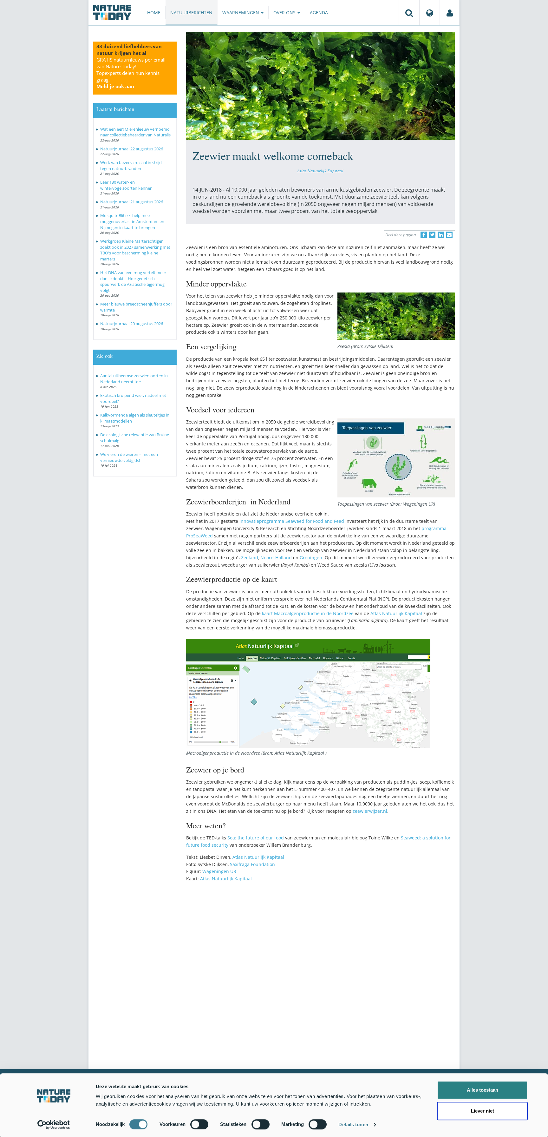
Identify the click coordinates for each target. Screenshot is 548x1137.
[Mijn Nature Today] (450, 12)
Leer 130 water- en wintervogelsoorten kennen (126, 185)
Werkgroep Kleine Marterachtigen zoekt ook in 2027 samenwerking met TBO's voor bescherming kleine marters (135, 250)
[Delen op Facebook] (424, 235)
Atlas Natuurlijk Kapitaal (320, 170)
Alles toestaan (482, 1090)
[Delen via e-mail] (449, 235)
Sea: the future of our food (255, 838)
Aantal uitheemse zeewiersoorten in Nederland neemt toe (134, 378)
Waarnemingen (241, 13)
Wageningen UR (219, 871)
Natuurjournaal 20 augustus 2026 (131, 323)
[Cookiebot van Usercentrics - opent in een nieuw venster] (54, 1124)
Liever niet (482, 1111)
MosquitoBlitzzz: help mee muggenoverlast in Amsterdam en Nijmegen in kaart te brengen (132, 221)
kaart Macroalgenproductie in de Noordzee (308, 613)
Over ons (285, 13)
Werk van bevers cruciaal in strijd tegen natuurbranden (131, 165)
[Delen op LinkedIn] (441, 235)
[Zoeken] (409, 12)
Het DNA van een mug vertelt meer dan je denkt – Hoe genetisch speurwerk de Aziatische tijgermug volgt (133, 281)
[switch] (199, 1124)
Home (153, 13)
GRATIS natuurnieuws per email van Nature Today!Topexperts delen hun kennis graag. (131, 72)
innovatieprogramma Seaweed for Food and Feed (291, 521)
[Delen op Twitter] (432, 235)
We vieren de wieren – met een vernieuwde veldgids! (129, 457)
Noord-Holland (276, 558)
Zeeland (249, 558)
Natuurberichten (191, 13)
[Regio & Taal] (430, 12)
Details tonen (353, 1124)
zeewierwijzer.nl (370, 811)
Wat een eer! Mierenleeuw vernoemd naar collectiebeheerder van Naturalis (135, 132)
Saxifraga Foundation (252, 864)
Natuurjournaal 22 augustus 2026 (131, 149)
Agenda (319, 13)
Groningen (311, 558)
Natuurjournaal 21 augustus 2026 (131, 202)
